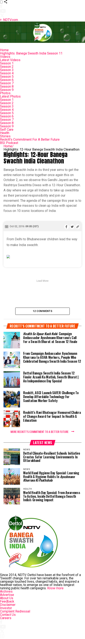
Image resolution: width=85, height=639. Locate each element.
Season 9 (7, 90)
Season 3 (7, 70)
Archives (6, 591)
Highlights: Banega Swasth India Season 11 (31, 53)
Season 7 (7, 83)
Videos (5, 57)
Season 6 (7, 80)
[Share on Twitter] (72, 226)
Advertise (7, 595)
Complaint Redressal (15, 611)
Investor (6, 608)
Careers (5, 618)
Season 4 (7, 73)
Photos (5, 93)
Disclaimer (7, 605)
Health (4, 133)
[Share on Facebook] (66, 226)
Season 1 (7, 63)
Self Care (6, 130)
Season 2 (7, 67)
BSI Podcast (9, 143)
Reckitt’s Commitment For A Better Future (30, 139)
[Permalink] (77, 226)
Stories (5, 136)
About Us (6, 598)
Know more (55, 588)
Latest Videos (10, 60)
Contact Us (8, 615)
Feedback (7, 601)
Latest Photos (10, 96)
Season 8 (7, 86)
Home (4, 50)
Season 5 (7, 77)
